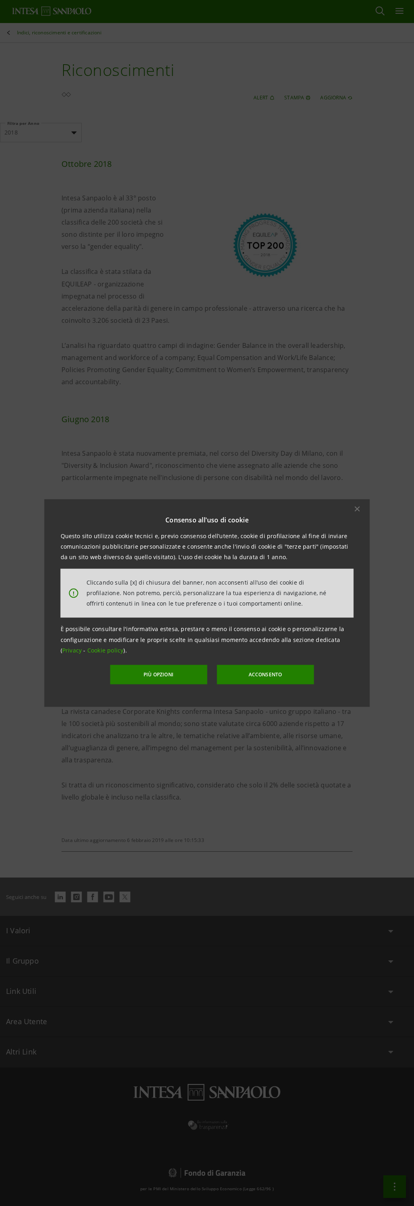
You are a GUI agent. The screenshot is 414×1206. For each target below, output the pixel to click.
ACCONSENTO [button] (265, 674)
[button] (357, 508)
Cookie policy (105, 650)
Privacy (73, 650)
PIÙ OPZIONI (158, 674)
